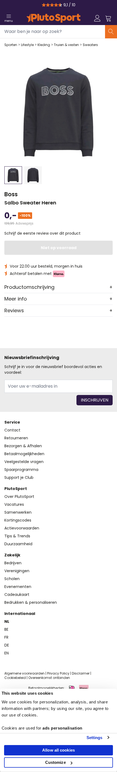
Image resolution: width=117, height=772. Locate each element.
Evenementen (17, 586)
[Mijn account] (97, 18)
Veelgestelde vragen (24, 461)
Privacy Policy (58, 673)
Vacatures (14, 504)
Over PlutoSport (19, 496)
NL (6, 621)
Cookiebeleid (15, 677)
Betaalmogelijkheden (24, 454)
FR (6, 637)
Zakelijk (12, 555)
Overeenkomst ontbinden (49, 677)
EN (6, 653)
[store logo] (53, 18)
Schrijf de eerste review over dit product (42, 233)
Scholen (12, 578)
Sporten (10, 45)
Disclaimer (81, 673)
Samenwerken (18, 512)
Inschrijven (94, 400)
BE (6, 629)
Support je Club (18, 477)
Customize (55, 762)
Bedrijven (12, 563)
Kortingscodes (17, 520)
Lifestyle (27, 45)
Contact (12, 430)
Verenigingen (16, 571)
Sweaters (90, 45)
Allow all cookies (58, 750)
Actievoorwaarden (21, 528)
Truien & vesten (66, 45)
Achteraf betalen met (31, 273)
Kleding (44, 45)
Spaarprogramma (21, 469)
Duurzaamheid (18, 544)
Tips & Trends (17, 536)
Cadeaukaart (16, 594)
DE (6, 645)
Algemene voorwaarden (24, 673)
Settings (95, 737)
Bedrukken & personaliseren (30, 602)
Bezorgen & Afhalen (23, 446)
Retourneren (16, 438)
